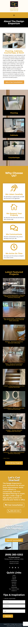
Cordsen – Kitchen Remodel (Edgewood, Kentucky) (14, 431)
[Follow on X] (18, 567)
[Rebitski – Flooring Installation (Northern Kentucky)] (14, 332)
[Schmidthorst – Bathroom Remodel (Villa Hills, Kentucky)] (14, 399)
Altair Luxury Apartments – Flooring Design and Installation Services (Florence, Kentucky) (14, 296)
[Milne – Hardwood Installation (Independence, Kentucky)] (14, 355)
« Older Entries (6, 458)
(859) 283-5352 (15, 511)
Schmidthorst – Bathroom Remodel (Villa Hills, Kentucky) (14, 408)
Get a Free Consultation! (14, 82)
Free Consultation (15, 505)
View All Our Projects (14, 463)
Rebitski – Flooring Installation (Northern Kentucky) (14, 342)
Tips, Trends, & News (14, 589)
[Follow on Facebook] (10, 567)
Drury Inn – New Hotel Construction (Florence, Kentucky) (14, 453)
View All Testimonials (14, 540)
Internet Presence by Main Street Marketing (14, 625)
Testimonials (14, 587)
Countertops (14, 157)
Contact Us (14, 590)
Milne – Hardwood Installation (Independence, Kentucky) (14, 364)
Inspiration (14, 582)
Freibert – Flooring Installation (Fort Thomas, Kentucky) (14, 386)
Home (14, 575)
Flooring (14, 113)
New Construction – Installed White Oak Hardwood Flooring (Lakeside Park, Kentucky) (14, 319)
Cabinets (14, 135)
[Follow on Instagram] (12, 567)
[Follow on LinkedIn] (15, 567)
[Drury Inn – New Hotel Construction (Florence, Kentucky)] (14, 443)
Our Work (14, 584)
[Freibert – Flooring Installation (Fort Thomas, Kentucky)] (14, 377)
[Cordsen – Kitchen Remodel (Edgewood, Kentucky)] (14, 421)
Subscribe (8, 616)
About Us (14, 585)
